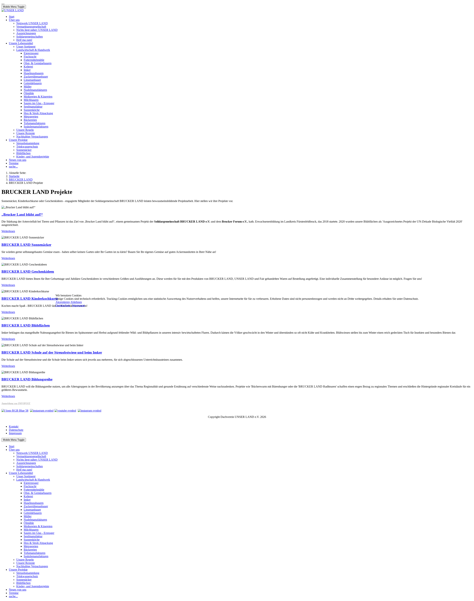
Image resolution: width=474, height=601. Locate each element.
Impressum (78, 305)
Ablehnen (76, 302)
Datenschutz (63, 305)
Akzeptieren (63, 302)
